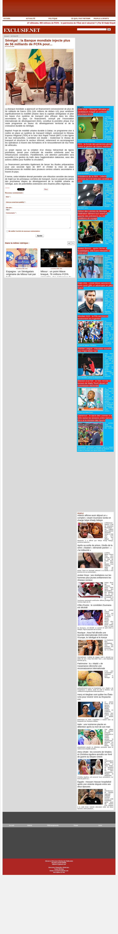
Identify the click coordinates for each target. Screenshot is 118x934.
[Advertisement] (94, 69)
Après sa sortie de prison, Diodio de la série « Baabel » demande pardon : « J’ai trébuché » (94, 547)
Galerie (29, 825)
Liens (100, 825)
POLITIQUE (53, 18)
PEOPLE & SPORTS (101, 18)
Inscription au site (59, 872)
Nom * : (8, 197)
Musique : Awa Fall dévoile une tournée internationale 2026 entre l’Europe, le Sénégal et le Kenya (92, 635)
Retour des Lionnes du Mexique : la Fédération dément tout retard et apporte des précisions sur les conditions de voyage (93, 215)
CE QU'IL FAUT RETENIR (80, 18)
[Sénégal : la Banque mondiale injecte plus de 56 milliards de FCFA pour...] (39, 49)
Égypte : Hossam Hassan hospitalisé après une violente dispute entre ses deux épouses (94, 784)
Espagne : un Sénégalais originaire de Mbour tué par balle (21, 273)
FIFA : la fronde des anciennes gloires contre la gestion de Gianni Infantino (94, 145)
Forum (76, 825)
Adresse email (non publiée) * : (16, 202)
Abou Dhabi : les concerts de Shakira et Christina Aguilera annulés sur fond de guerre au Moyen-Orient (94, 754)
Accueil (6, 36)
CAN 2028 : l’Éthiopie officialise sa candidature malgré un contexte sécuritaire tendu (93, 111)
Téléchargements (53, 825)
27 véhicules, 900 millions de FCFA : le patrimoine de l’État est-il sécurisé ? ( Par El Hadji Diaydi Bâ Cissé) (51, 23)
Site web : (9, 207)
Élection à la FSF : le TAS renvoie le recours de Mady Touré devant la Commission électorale (94, 383)
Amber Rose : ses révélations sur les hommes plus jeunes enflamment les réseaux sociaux (94, 577)
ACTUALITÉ (30, 18)
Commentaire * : (11, 213)
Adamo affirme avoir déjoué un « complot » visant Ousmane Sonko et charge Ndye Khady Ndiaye (94, 517)
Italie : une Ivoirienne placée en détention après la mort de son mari (93, 725)
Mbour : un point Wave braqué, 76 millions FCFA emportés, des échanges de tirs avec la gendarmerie (56, 273)
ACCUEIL (6, 18)
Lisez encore (7, 187)
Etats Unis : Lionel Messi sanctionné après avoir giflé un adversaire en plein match (95, 285)
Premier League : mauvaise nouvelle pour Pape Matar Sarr (94, 349)
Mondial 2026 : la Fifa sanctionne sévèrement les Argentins (92, 317)
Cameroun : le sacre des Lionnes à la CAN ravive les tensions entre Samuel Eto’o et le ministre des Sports (94, 418)
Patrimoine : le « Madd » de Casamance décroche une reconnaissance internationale (91, 666)
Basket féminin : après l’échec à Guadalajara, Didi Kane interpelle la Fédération (93, 250)
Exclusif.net (22, 30)
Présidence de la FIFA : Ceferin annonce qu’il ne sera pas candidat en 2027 (94, 178)
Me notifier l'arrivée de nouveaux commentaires (24, 231)
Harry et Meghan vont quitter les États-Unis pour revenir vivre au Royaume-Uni (95, 696)
